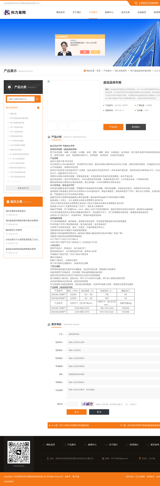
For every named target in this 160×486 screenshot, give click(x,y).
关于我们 (77, 12)
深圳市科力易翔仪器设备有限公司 (25, 3)
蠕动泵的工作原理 (14, 230)
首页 (98, 71)
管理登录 (150, 476)
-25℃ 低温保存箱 (16, 132)
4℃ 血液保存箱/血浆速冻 (19, 154)
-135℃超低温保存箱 (17, 177)
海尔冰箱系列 (121, 71)
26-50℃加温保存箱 (17, 163)
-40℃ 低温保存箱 (16, 127)
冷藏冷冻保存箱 (16, 150)
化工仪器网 (140, 476)
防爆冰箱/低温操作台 (18, 168)
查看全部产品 (23, 188)
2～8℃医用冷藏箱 (17, 141)
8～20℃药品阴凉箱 (17, 159)
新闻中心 (109, 12)
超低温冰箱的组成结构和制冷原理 (21, 249)
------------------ (15, 181)
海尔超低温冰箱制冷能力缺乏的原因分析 (23, 220)
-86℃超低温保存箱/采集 (140, 71)
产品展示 (93, 12)
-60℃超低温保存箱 (17, 123)
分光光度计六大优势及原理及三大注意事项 (23, 239)
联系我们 (136, 127)
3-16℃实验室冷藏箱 (17, 145)
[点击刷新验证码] (87, 404)
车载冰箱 (13, 114)
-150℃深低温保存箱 (17, 172)
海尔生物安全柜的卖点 (16, 211)
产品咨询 (113, 127)
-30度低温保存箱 (16, 136)
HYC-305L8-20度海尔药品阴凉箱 (74, 425)
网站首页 (60, 12)
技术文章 (125, 12)
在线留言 (142, 12)
